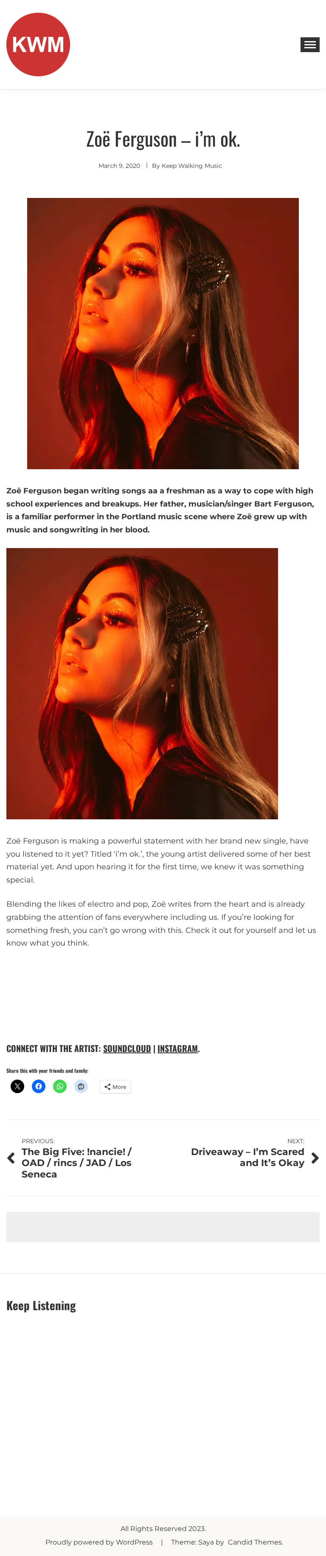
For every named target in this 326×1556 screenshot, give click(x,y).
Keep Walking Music (192, 166)
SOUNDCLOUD (127, 1048)
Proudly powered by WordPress (100, 1542)
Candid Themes (255, 1542)
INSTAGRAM (177, 1048)
